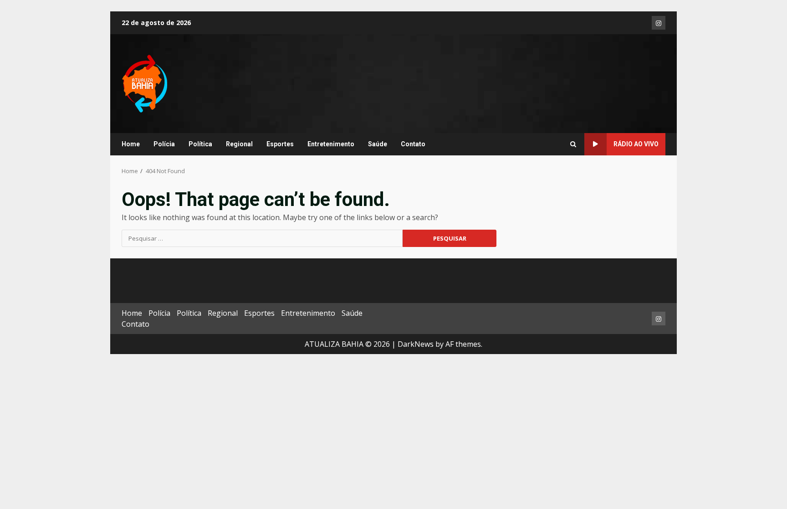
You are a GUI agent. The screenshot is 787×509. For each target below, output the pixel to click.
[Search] (573, 144)
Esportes (280, 144)
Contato (413, 144)
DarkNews (416, 344)
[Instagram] (658, 23)
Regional (239, 144)
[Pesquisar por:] (262, 238)
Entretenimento (330, 144)
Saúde (377, 144)
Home (131, 144)
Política (200, 144)
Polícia (164, 144)
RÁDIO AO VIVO (636, 144)
